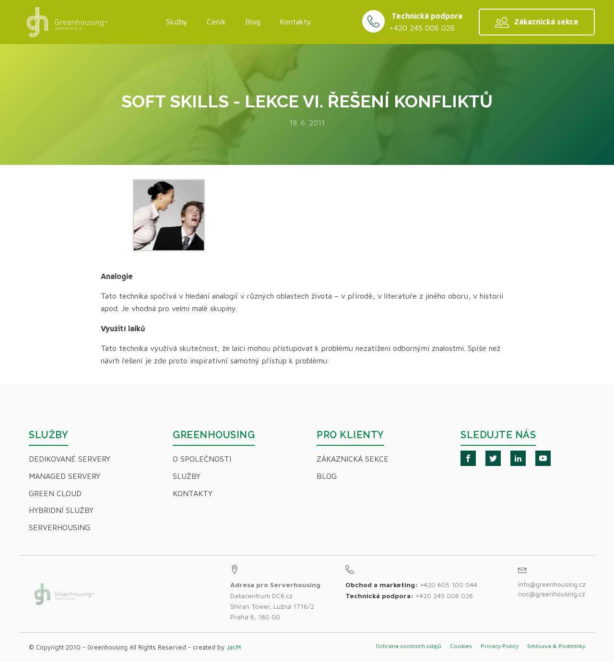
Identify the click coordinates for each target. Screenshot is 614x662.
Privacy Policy (500, 646)
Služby (177, 21)
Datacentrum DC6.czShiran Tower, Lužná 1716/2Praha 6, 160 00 (275, 601)
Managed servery (64, 476)
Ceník (216, 21)
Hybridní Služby (61, 510)
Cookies (461, 646)
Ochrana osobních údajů (408, 646)
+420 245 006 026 (422, 27)
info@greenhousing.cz (553, 584)
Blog (252, 21)
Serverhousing (59, 527)
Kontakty (295, 21)
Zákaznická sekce (353, 458)
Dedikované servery (69, 458)
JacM (233, 647)
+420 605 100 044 (448, 585)
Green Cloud (55, 493)
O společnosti (202, 458)
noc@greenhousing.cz (551, 594)
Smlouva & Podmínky (556, 646)
